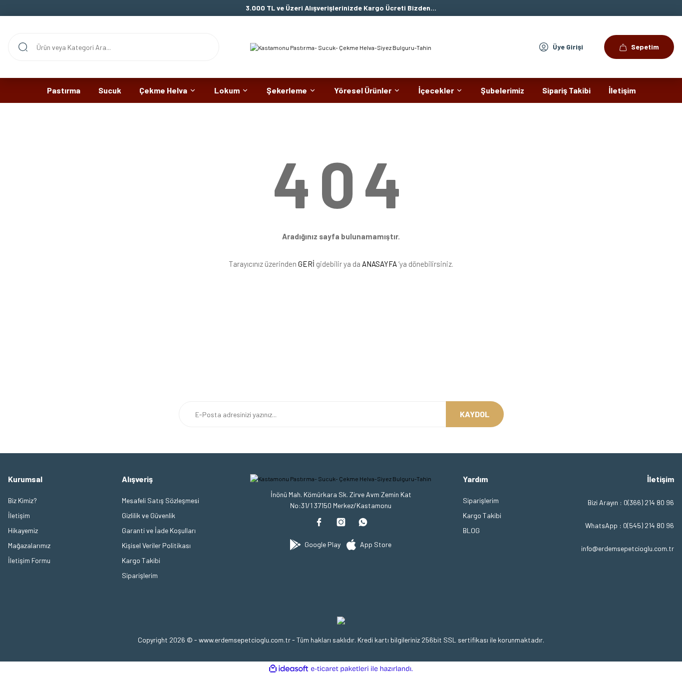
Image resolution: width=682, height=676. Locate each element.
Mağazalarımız (29, 545)
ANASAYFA (379, 263)
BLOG (471, 530)
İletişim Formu (29, 560)
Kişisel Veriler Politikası (156, 545)
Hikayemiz (23, 530)
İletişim (19, 515)
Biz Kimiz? (22, 500)
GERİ (306, 263)
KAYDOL (475, 414)
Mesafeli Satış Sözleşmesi (160, 500)
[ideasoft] (289, 669)
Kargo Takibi (141, 560)
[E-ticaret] (340, 669)
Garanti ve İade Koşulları (159, 530)
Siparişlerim (140, 575)
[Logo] (340, 47)
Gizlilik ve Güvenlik (148, 515)
